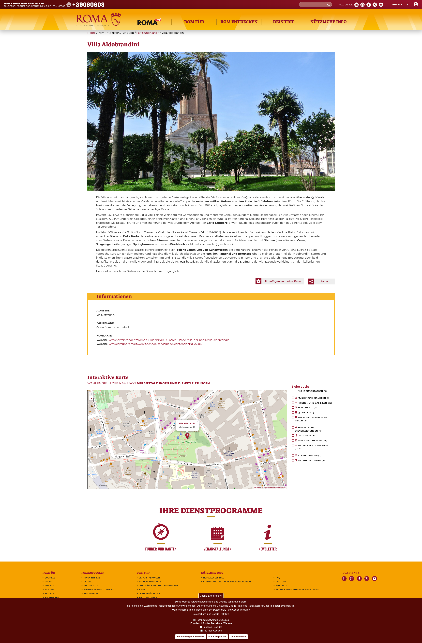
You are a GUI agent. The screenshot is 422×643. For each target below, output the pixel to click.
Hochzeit (50, 593)
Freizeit (49, 589)
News (142, 589)
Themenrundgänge (150, 581)
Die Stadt (89, 581)
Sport (48, 581)
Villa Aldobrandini (187, 423)
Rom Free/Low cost (150, 593)
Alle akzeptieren (217, 636)
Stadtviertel (91, 585)
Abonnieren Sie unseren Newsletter (297, 589)
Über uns (281, 581)
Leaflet (257, 487)
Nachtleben (52, 597)
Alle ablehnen (238, 636)
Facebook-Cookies (212, 627)
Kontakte (281, 585)
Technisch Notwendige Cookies (212, 619)
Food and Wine (148, 597)
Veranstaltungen (149, 577)
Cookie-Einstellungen (211, 595)
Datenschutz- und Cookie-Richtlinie (211, 614)
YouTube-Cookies (212, 630)
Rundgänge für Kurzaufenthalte (159, 585)
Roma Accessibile (213, 577)
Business (50, 577)
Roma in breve (92, 577)
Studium (49, 585)
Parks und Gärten (147, 32)
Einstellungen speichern (190, 636)
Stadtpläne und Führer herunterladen (227, 581)
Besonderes (91, 593)
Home (91, 32)
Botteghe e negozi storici (99, 589)
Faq (278, 577)
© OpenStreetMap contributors (273, 487)
